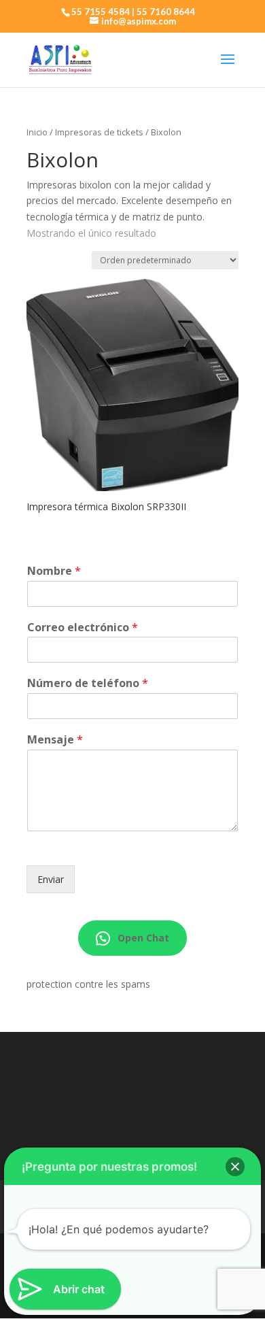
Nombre (54, 571)
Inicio (37, 132)
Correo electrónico (82, 627)
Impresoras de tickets (99, 132)
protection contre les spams (88, 984)
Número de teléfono (87, 683)
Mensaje (55, 740)
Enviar (50, 879)
